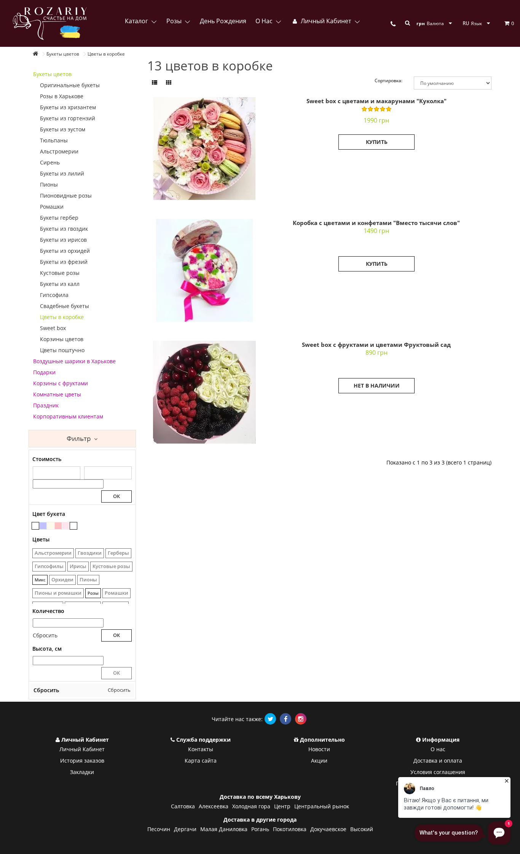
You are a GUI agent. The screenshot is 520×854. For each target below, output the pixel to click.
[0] (502, 23)
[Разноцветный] (35, 526)
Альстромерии (59, 151)
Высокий (361, 829)
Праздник (46, 405)
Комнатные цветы (57, 394)
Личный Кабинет (82, 749)
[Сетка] (168, 83)
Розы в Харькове (61, 96)
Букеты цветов (52, 74)
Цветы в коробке (62, 317)
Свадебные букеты (64, 306)
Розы (174, 21)
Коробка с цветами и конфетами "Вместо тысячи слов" (376, 223)
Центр (282, 806)
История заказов (82, 760)
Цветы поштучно (62, 350)
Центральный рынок (321, 806)
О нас (264, 21)
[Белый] (73, 526)
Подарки (44, 372)
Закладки (82, 772)
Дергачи (185, 829)
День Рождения (223, 21)
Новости (319, 749)
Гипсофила (54, 295)
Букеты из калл (60, 283)
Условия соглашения (437, 772)
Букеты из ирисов (63, 239)
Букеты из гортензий (67, 118)
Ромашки (52, 206)
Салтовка (183, 806)
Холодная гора (251, 806)
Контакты (200, 749)
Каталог (137, 21)
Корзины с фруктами (60, 383)
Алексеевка (213, 806)
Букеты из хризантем (68, 107)
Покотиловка (289, 829)
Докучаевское (328, 829)
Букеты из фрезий (64, 261)
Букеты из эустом (62, 129)
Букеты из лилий (62, 173)
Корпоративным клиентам (68, 416)
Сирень (50, 162)
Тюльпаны (54, 140)
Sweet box (53, 328)
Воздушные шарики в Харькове (74, 361)
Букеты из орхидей (65, 250)
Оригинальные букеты (70, 85)
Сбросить (45, 635)
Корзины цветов (61, 339)
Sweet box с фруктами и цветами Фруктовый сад (376, 344)
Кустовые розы (60, 272)
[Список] (154, 83)
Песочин (158, 829)
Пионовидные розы (66, 195)
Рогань (260, 829)
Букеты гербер (59, 217)
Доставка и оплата (437, 760)
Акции (319, 760)
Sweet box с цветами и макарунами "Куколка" (376, 101)
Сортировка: (388, 80)
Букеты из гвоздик (64, 228)
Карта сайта (201, 760)
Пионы (49, 184)
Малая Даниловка (223, 829)
